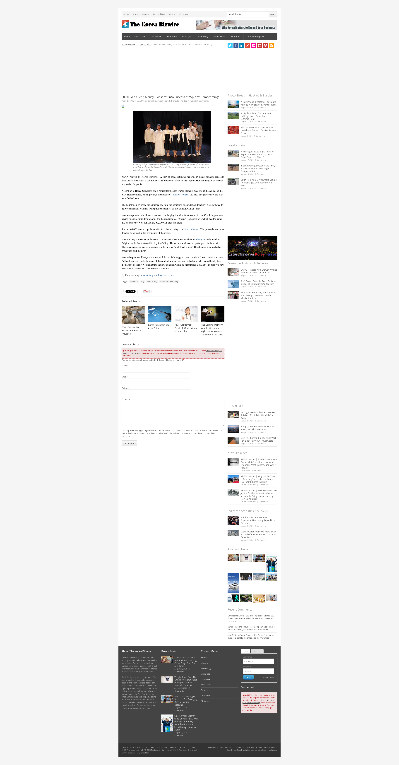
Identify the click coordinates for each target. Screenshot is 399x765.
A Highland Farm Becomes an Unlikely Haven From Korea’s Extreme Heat (256, 116)
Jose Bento (232, 635)
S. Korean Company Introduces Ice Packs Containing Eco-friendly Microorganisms (252, 628)
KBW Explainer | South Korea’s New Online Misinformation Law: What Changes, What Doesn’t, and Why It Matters (259, 463)
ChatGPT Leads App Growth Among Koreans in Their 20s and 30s (259, 271)
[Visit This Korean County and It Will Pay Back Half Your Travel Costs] (233, 440)
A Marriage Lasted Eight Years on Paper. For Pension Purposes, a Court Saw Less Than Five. (257, 154)
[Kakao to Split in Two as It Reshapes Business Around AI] (246, 576)
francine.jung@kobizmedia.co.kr (156, 275)
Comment (126, 399)
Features (235, 36)
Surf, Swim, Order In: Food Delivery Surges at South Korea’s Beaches (258, 282)
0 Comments (260, 107)
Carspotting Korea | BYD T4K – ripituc (244, 615)
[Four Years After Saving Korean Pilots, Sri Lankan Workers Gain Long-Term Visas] (271, 577)
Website (125, 388)
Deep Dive (205, 679)
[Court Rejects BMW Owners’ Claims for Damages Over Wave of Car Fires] (233, 181)
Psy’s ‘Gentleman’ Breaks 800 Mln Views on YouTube (186, 328)
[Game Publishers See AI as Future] (159, 314)
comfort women (180, 194)
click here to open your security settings (258, 701)
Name (125, 365)
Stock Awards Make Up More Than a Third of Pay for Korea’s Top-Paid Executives (258, 534)
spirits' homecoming (169, 281)
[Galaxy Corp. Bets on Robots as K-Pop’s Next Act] (246, 598)
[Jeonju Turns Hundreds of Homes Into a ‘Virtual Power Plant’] (233, 429)
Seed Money (152, 281)
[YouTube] (259, 45)
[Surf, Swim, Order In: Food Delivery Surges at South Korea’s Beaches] (233, 284)
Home (126, 14)
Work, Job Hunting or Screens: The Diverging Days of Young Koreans (185, 700)
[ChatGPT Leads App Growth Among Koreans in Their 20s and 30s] (233, 272)
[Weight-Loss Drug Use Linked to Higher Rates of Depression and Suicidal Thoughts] (246, 558)
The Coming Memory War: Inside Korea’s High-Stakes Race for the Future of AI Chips (212, 329)
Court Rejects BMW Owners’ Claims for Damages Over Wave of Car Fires (259, 182)
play (142, 281)
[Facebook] (235, 45)
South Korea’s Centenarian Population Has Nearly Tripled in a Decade (258, 520)
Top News (188, 101)
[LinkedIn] (241, 45)
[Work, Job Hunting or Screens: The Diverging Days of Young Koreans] (259, 558)
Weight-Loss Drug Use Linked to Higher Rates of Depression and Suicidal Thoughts (185, 681)
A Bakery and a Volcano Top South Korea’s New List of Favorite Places (258, 103)
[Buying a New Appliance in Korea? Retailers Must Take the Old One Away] (233, 414)
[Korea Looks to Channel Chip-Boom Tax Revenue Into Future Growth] (259, 576)
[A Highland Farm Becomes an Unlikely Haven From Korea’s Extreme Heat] (233, 115)
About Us (205, 701)
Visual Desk (219, 36)
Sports (180, 101)
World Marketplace (254, 36)
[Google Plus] (247, 45)
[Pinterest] (265, 45)
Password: (247, 666)
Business (156, 36)
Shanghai (200, 239)
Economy (172, 36)
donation (134, 281)
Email (125, 376)
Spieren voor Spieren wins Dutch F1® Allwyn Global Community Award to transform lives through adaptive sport (186, 722)
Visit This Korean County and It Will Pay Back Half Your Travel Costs (258, 439)
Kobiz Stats (206, 684)
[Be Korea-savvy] (151, 24)
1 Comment (263, 501)
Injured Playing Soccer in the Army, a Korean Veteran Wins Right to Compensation (258, 168)
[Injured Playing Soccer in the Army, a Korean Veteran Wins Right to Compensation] (233, 167)
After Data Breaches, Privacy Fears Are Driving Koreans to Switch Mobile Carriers (258, 295)
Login (245, 651)
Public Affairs (140, 36)
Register (257, 651)
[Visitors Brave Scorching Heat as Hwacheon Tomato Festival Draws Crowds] (233, 130)
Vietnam (195, 229)
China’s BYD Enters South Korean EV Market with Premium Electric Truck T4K (251, 618)
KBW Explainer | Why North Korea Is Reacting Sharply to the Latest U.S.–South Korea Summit (258, 479)
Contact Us (206, 695)
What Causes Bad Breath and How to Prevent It (131, 330)
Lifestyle (186, 36)
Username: (247, 657)
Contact (145, 14)
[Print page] (173, 106)
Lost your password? (266, 677)
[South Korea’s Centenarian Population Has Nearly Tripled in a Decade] (233, 520)
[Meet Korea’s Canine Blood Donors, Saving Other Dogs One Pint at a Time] (233, 557)
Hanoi (186, 229)
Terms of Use (159, 14)
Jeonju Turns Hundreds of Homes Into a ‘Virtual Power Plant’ (257, 428)
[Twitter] (230, 45)
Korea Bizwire (154, 101)
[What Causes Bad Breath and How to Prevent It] (133, 315)
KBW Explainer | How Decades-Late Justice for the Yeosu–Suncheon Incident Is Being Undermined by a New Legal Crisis (259, 494)
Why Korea (183, 14)
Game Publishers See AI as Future (158, 326)
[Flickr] (253, 45)
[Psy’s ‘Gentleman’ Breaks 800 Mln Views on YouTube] (186, 314)
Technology (202, 36)
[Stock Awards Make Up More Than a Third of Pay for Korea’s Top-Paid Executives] (233, 533)
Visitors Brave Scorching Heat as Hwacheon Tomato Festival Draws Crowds (258, 130)
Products (205, 690)
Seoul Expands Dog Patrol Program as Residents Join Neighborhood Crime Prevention (251, 636)
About (135, 14)
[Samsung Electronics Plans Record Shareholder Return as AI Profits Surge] (233, 598)
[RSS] (271, 45)
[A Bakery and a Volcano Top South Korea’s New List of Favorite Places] (233, 104)
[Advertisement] (173, 70)
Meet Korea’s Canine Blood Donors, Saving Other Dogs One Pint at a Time (185, 661)
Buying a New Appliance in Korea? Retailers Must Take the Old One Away (258, 415)
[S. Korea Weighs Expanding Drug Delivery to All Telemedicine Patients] (271, 597)
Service (172, 14)
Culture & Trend (144, 44)
